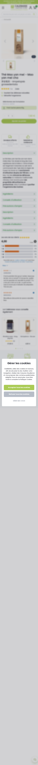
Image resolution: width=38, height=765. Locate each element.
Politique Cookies (26, 379)
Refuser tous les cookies (19, 394)
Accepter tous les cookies (19, 387)
